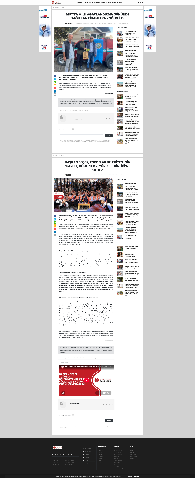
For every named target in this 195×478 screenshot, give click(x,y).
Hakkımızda (55, 460)
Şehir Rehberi (117, 467)
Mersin (81, 224)
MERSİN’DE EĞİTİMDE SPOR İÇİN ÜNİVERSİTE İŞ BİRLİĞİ (132, 115)
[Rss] (67, 454)
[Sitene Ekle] (72, 454)
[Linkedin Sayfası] (64, 454)
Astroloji (132, 458)
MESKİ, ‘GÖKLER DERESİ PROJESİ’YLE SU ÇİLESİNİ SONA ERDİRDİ (131, 69)
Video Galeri (88, 451)
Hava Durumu (118, 450)
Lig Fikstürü (117, 458)
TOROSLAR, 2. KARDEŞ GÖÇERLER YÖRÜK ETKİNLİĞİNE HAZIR (131, 103)
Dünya (86, 3)
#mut (66, 110)
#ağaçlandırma (73, 110)
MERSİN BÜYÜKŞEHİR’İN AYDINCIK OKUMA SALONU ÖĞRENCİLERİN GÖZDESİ (132, 121)
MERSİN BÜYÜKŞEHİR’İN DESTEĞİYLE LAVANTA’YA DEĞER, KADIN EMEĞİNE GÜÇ (131, 141)
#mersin (61, 110)
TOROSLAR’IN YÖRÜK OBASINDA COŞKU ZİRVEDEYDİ (130, 33)
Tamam (137, 476)
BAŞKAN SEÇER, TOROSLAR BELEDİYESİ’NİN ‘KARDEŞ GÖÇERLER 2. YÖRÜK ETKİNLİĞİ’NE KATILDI (132, 76)
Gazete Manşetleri (119, 469)
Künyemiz (87, 460)
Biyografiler (133, 454)
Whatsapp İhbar (69, 462)
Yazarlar (87, 454)
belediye (110, 262)
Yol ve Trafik (117, 452)
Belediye (92, 224)
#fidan (81, 110)
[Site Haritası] (69, 454)
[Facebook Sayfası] (53, 454)
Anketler (132, 452)
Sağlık (103, 3)
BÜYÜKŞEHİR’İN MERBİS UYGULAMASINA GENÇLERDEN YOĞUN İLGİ (131, 109)
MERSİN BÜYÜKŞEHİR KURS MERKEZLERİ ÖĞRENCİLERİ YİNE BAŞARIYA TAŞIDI (132, 134)
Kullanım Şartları (69, 460)
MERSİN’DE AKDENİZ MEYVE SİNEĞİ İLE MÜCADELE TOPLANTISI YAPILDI (132, 39)
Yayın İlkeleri (56, 462)
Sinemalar (117, 463)
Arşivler (87, 457)
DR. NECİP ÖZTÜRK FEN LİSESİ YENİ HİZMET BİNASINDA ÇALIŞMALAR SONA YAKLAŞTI (131, 62)
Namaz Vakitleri (118, 454)
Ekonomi (79, 3)
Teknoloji (97, 3)
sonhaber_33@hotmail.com (77, 120)
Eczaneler (116, 456)
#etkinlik (86, 110)
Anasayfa (55, 7)
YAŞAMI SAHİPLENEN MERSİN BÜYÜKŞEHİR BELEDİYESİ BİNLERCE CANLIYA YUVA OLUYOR (131, 84)
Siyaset (108, 3)
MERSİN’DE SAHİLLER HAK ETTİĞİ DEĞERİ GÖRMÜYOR (132, 45)
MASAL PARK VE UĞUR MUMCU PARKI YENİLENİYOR (132, 127)
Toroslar (110, 224)
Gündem (61, 7)
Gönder (109, 135)
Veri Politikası (56, 464)
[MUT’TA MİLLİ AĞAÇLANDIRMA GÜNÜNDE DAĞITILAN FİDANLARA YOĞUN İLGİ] (83, 49)
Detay (130, 476)
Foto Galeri (88, 448)
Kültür (91, 3)
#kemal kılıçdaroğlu (91, 358)
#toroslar (76, 358)
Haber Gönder (69, 464)
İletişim (87, 463)
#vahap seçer (63, 358)
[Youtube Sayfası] (61, 454)
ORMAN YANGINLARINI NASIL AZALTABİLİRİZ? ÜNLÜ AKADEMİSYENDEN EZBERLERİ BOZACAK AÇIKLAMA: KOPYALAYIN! (132, 53)
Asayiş (114, 3)
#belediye (82, 358)
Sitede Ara (132, 450)
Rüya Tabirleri (133, 456)
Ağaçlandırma (104, 83)
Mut (65, 83)
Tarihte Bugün (118, 460)
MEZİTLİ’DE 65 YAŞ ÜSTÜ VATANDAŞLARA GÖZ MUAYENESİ (131, 96)
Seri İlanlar (117, 465)
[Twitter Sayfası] (56, 454)
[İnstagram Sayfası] (59, 454)
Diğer (119, 3)
